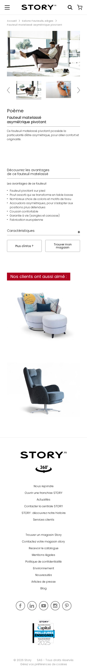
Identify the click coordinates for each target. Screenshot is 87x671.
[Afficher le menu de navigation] (7, 7)
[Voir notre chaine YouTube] (43, 605)
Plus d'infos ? (24, 246)
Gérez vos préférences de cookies (43, 664)
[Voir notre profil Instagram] (55, 605)
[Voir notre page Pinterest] (66, 605)
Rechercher (70, 7)
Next (76, 90)
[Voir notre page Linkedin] (32, 605)
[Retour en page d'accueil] (38, 7)
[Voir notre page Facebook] (20, 605)
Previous (10, 90)
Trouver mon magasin (63, 245)
